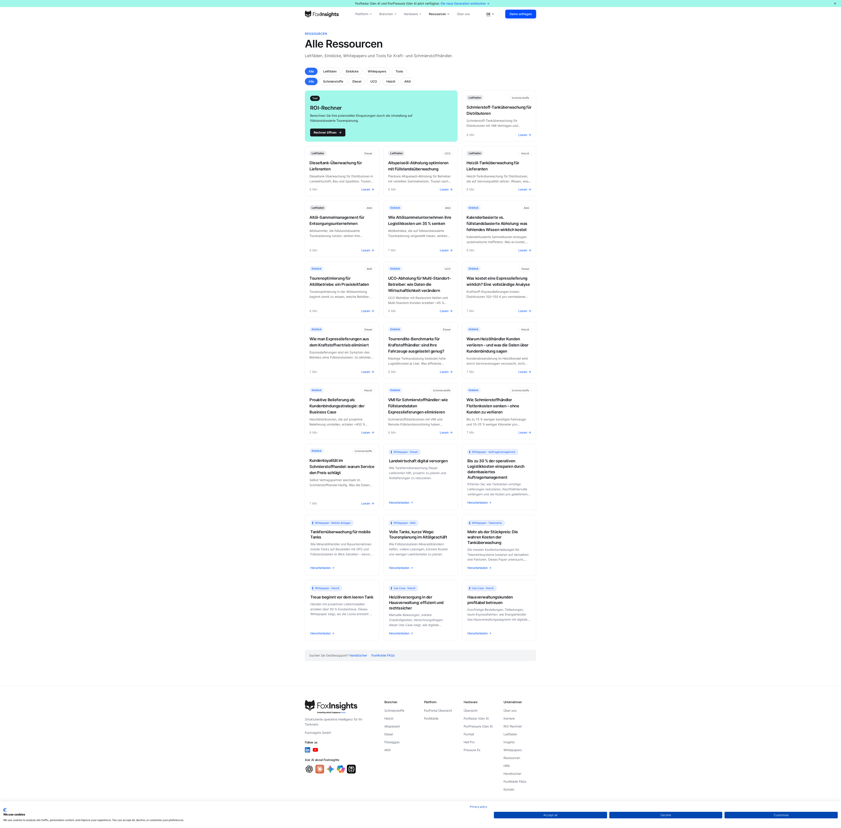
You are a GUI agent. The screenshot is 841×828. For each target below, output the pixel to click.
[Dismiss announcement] (835, 3)
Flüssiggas (391, 742)
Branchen (386, 14)
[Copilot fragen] (340, 769)
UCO (373, 81)
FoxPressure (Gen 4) (478, 726)
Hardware (411, 14)
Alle (311, 71)
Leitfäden (330, 71)
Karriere (509, 718)
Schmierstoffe (333, 81)
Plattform (361, 14)
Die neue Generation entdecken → (465, 3)
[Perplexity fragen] (351, 769)
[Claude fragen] (319, 769)
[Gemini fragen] (330, 769)
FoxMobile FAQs (383, 655)
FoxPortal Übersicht (438, 710)
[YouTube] (315, 749)
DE (488, 14)
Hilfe (507, 766)
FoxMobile (431, 718)
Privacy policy (478, 806)
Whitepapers (377, 71)
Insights (509, 742)
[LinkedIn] (307, 749)
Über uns (463, 14)
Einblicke (352, 71)
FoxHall (469, 734)
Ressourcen (437, 14)
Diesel (356, 81)
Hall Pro (469, 742)
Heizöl (390, 81)
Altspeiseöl (392, 726)
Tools (399, 71)
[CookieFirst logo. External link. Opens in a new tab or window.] (5, 810)
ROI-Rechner (513, 726)
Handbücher (358, 655)
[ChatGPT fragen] (309, 769)
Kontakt (509, 789)
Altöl (407, 81)
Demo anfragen (521, 14)
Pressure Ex (472, 750)
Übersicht (470, 710)
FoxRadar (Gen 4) (476, 718)
